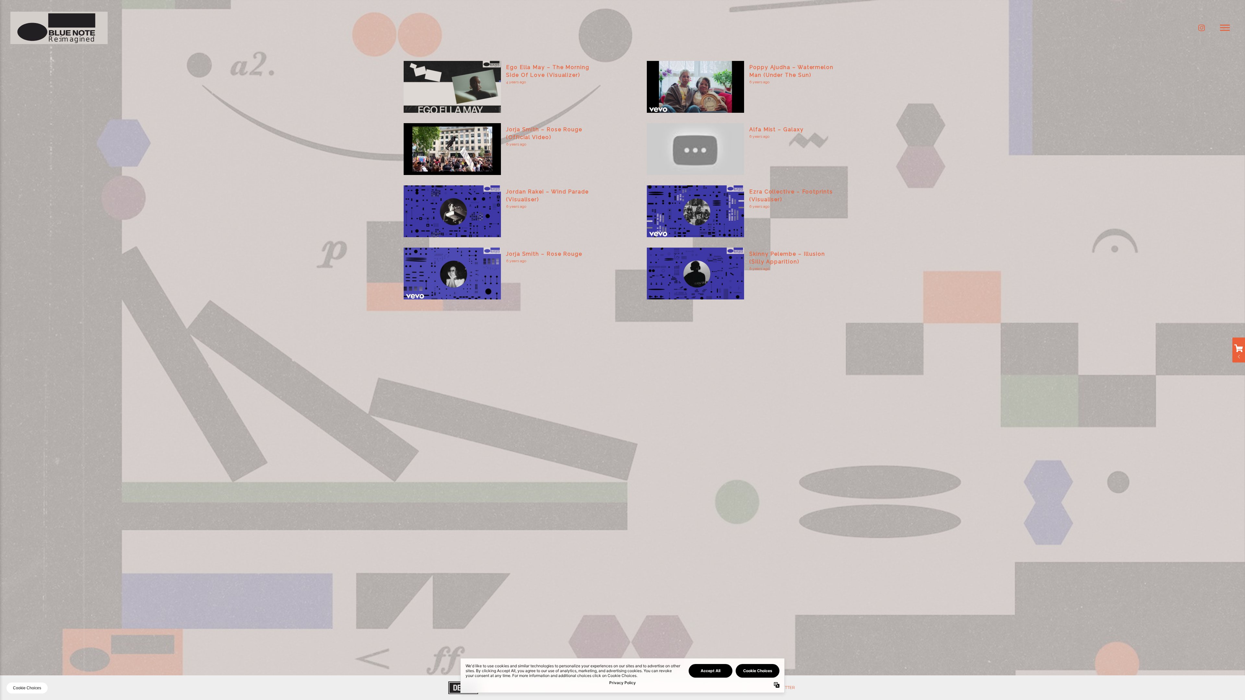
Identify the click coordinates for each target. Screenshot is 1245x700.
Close (702, 302)
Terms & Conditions (633, 381)
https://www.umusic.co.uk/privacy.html (622, 351)
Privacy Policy (607, 381)
